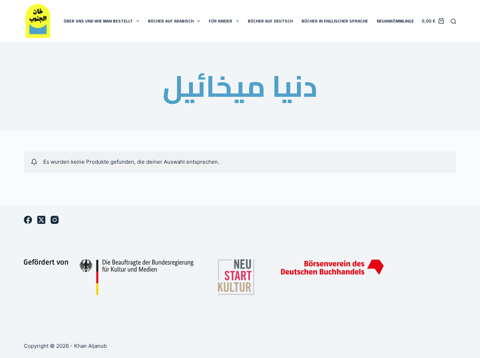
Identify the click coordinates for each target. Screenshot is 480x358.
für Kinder (220, 21)
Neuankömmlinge (395, 21)
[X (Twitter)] (41, 220)
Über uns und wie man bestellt (98, 21)
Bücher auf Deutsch (270, 21)
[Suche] (453, 21)
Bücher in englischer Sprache (334, 21)
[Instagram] (55, 220)
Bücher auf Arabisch (171, 21)
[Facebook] (28, 220)
